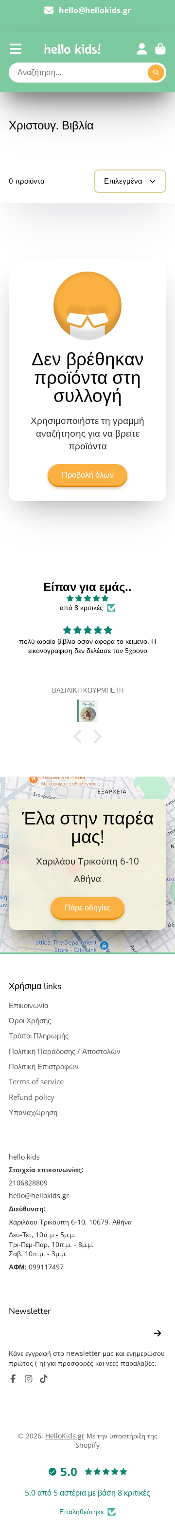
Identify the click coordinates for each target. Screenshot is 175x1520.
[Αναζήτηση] (156, 72)
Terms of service (36, 1082)
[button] (80, 736)
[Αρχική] (72, 49)
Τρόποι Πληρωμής (39, 1036)
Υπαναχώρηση (33, 1112)
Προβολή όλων (88, 475)
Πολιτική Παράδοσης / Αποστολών (65, 1051)
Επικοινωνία (29, 1005)
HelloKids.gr (65, 1435)
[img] (87, 598)
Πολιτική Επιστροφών (44, 1066)
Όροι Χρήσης (30, 1020)
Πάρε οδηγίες (88, 908)
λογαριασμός (142, 49)
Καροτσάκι (160, 49)
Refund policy (31, 1097)
